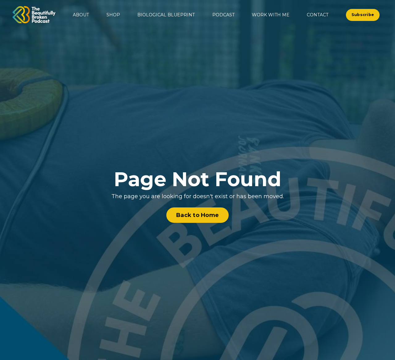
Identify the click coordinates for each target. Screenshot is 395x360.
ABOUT (81, 15)
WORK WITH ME (270, 15)
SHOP (113, 15)
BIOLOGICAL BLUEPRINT (166, 15)
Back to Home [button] (197, 215)
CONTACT (317, 15)
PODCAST (223, 15)
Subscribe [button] (362, 14)
